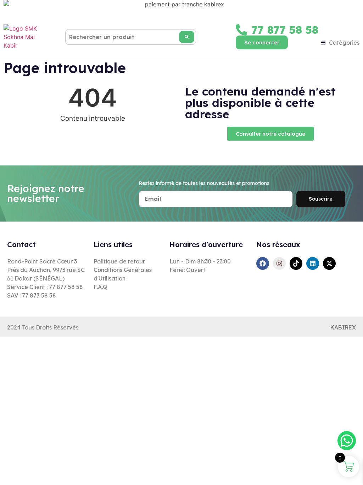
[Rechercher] (186, 37)
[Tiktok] (296, 263)
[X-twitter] (329, 263)
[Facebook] (262, 263)
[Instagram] (279, 263)
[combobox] (130, 37)
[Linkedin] (312, 263)
